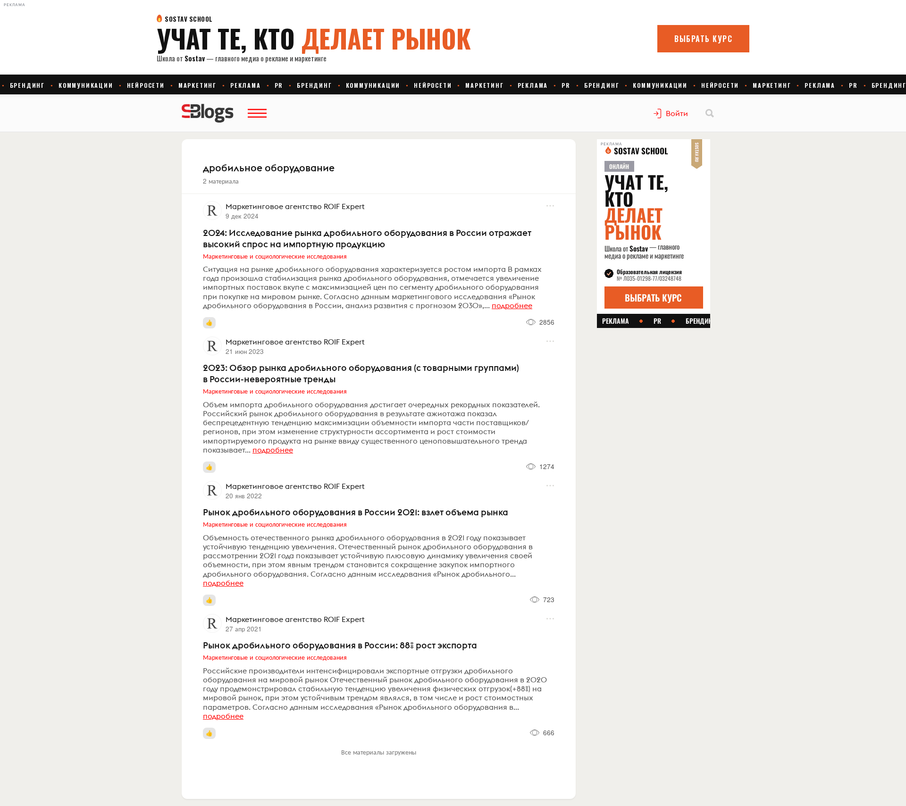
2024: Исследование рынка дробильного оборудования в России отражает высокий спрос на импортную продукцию (367, 238)
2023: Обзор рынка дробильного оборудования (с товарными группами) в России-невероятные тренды (361, 373)
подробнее (512, 305)
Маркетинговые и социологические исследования (275, 255)
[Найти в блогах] (709, 113)
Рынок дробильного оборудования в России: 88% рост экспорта (340, 645)
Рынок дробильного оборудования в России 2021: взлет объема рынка (355, 512)
